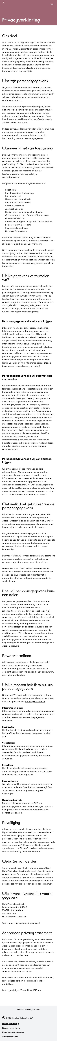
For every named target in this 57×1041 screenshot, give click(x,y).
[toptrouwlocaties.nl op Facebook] (45, 1035)
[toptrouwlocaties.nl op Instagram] (37, 1035)
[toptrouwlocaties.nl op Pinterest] (52, 1035)
